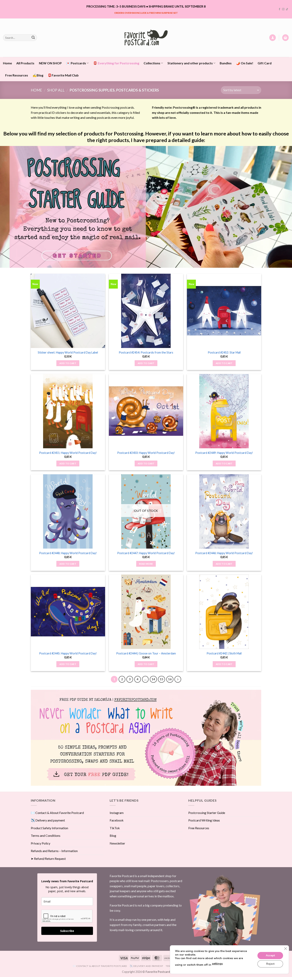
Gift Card (265, 63)
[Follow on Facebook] (279, 9)
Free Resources (16, 75)
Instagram (117, 813)
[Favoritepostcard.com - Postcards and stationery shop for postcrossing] (146, 37)
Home (7, 63)
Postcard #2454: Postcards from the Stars (146, 352)
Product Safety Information (49, 828)
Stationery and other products (190, 63)
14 (153, 679)
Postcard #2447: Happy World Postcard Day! (146, 553)
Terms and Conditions (45, 835)
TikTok (115, 828)
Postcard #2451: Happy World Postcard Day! (68, 452)
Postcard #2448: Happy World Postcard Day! (68, 553)
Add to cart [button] (67, 363)
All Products (25, 63)
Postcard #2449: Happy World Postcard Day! (224, 452)
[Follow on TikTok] (287, 9)
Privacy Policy (40, 843)
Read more (146, 563)
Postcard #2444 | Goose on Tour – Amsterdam (146, 653)
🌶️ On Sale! (244, 63)
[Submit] (33, 37)
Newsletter (117, 843)
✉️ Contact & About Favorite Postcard (57, 813)
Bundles (226, 63)
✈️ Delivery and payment (48, 820)
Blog (113, 835)
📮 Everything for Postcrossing (116, 63)
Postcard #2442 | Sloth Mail (224, 653)
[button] (272, 37)
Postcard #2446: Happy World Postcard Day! (224, 553)
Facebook (117, 820)
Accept (270, 955)
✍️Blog (38, 75)
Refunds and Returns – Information (54, 851)
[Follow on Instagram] (283, 9)
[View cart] (285, 37)
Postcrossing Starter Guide (206, 813)
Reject (270, 964)
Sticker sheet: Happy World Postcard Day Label (68, 352)
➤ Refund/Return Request (48, 858)
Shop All (56, 90)
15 (161, 679)
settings (217, 963)
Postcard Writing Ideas (204, 820)
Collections (152, 63)
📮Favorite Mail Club (63, 75)
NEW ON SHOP (50, 63)
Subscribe (67, 931)
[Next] (177, 679)
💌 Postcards (76, 63)
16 (170, 679)
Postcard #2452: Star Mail (224, 352)
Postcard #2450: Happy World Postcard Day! (146, 452)
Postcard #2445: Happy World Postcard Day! (68, 653)
